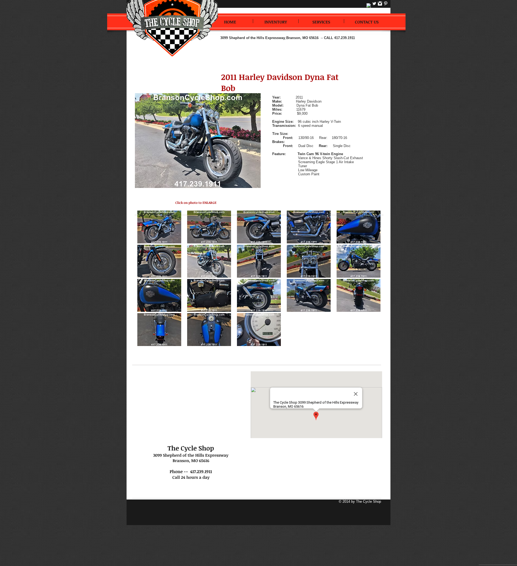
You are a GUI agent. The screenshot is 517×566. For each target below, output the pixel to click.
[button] (159, 227)
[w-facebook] (368, 5)
